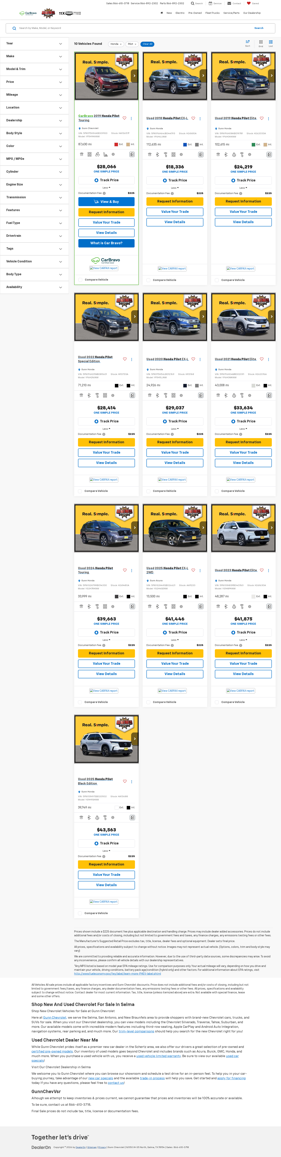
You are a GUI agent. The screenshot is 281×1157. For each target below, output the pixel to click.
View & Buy (109, 202)
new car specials (100, 1078)
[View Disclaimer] (113, 154)
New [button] (169, 13)
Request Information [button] (106, 212)
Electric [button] (180, 13)
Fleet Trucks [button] (212, 13)
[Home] (162, 13)
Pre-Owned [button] (195, 13)
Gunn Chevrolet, (55, 1017)
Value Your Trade (106, 222)
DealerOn (81, 1147)
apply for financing (231, 1078)
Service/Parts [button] (231, 13)
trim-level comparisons (136, 1031)
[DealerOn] (41, 1147)
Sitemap (92, 1147)
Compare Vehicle (96, 279)
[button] (134, 76)
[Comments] (132, 154)
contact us (116, 1083)
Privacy (102, 1147)
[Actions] (131, 118)
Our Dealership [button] (252, 13)
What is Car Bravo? (106, 243)
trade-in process (152, 1078)
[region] (106, 193)
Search (258, 28)
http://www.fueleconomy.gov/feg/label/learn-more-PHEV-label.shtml (117, 973)
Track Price (109, 180)
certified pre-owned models (52, 1051)
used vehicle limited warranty (158, 1056)
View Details (106, 233)
